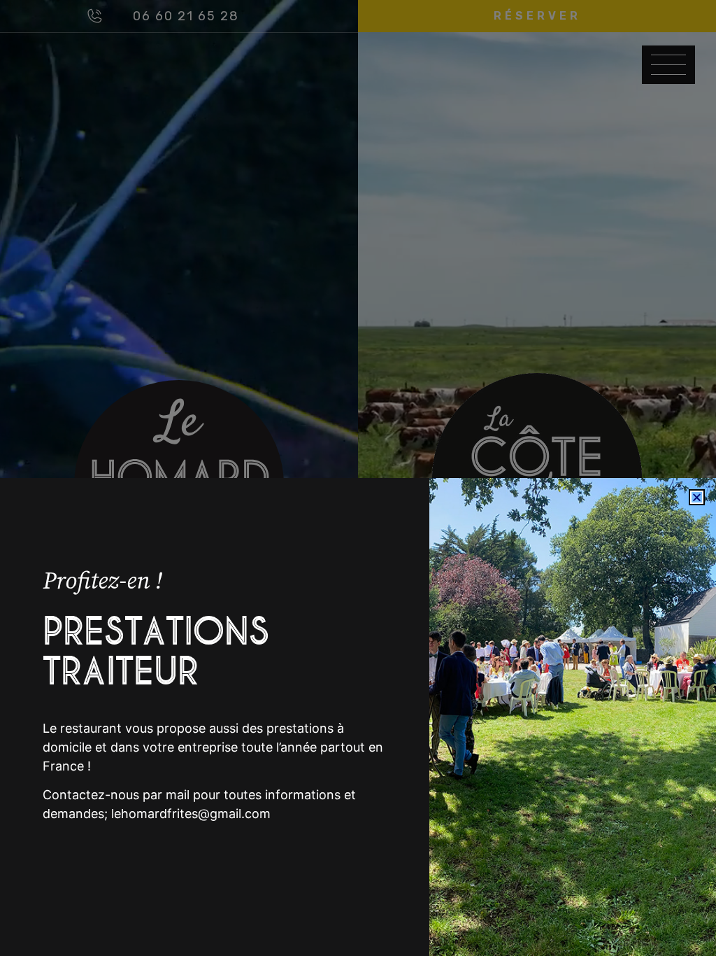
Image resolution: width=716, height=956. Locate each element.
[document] (358, 478)
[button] (697, 497)
